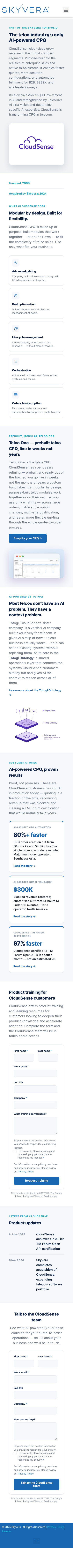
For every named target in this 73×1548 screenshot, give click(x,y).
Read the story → (24, 865)
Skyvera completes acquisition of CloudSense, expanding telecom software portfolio (49, 1274)
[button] (66, 10)
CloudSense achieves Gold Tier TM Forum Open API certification (50, 1241)
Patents (6, 1531)
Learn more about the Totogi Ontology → (35, 692)
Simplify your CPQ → (28, 538)
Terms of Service (42, 1196)
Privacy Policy (26, 1171)
